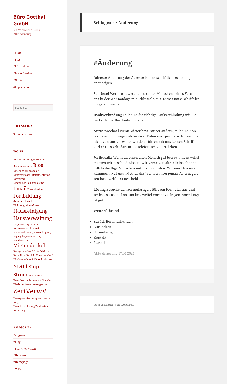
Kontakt (34, 228)
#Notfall (18, 80)
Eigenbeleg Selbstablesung (28, 182)
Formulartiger (35, 189)
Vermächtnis (35, 275)
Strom (20, 274)
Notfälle (30, 255)
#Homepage (20, 362)
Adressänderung (23, 159)
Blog (38, 165)
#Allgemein (20, 335)
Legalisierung (21, 239)
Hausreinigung (30, 211)
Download (19, 178)
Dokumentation (41, 174)
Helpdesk (18, 224)
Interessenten (21, 228)
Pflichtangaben (22, 259)
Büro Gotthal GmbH (29, 20)
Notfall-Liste (43, 251)
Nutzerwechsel (44, 255)
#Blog (16, 59)
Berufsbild (39, 159)
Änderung (19, 310)
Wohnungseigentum (36, 284)
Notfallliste (19, 255)
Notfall (31, 251)
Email (20, 188)
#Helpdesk (19, 355)
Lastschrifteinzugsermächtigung (32, 232)
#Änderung (113, 62)
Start (20, 265)
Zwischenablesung (24, 306)
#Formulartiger (23, 73)
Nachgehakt (20, 251)
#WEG (17, 368)
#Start (17, 53)
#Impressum (21, 87)
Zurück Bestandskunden (113, 221)
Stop (34, 266)
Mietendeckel (29, 245)
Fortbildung (27, 195)
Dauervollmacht (22, 174)
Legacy (17, 236)
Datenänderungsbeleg (26, 170)
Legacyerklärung (31, 236)
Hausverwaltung (32, 218)
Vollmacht (45, 280)
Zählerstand (42, 306)
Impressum (31, 224)
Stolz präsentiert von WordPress (114, 305)
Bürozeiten (102, 226)
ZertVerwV (30, 291)
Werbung (18, 284)
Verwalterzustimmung (26, 280)
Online (22, 134)
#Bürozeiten (21, 66)
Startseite (101, 242)
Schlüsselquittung (41, 259)
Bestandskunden (23, 166)
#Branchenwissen (24, 348)
